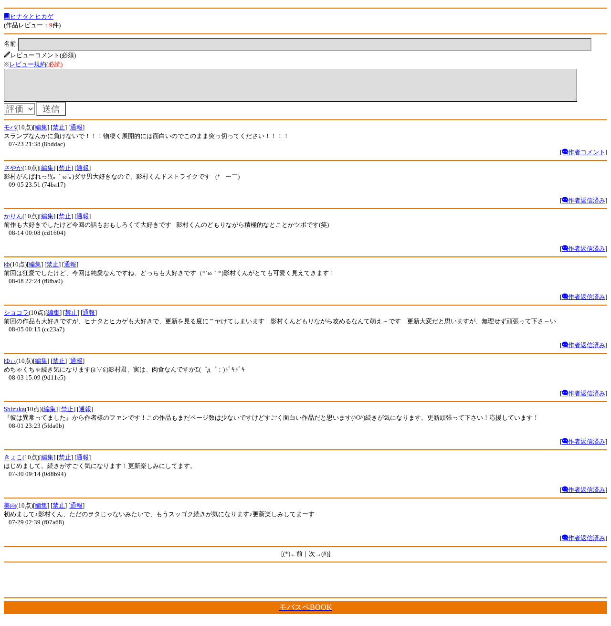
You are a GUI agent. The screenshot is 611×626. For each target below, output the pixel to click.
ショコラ (16, 312)
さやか (13, 167)
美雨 (10, 505)
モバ (10, 127)
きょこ (13, 457)
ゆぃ (10, 360)
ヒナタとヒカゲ (31, 16)
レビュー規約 (27, 64)
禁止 (59, 127)
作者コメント (586, 152)
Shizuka (14, 409)
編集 (41, 127)
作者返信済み (586, 200)
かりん (13, 216)
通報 (76, 127)
